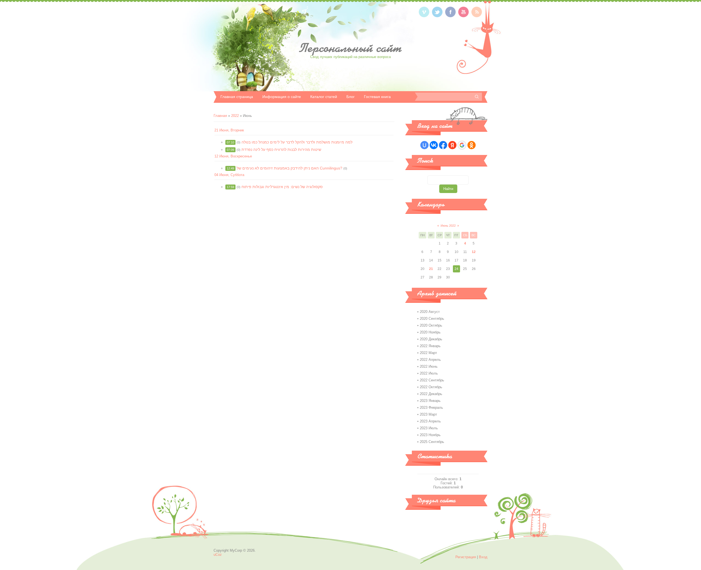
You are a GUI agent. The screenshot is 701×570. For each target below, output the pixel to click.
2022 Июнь (429, 366)
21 (431, 269)
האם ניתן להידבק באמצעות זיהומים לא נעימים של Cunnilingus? (289, 168)
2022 (235, 116)
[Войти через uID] (424, 145)
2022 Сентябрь (432, 380)
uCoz (218, 554)
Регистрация (465, 557)
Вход (483, 557)
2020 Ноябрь (430, 332)
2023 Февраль (431, 407)
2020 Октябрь (431, 325)
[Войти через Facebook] (443, 145)
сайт (351, 48)
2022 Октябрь (431, 387)
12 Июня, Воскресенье (233, 156)
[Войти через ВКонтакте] (434, 145)
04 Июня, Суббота (229, 175)
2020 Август (430, 312)
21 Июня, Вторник (229, 130)
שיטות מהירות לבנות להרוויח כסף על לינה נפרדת (281, 149)
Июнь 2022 (448, 225)
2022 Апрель (430, 360)
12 (474, 252)
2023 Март (428, 414)
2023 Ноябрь (430, 435)
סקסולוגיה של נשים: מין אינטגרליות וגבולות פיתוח (282, 187)
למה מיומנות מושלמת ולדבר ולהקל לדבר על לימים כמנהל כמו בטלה (297, 142)
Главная (220, 116)
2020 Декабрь (431, 339)
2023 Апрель (430, 421)
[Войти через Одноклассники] (471, 145)
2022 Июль (429, 373)
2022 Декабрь (431, 394)
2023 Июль (429, 428)
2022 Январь (430, 346)
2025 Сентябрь (432, 442)
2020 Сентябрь (432, 318)
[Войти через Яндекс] (452, 145)
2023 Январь (430, 401)
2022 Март (428, 353)
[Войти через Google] (462, 145)
